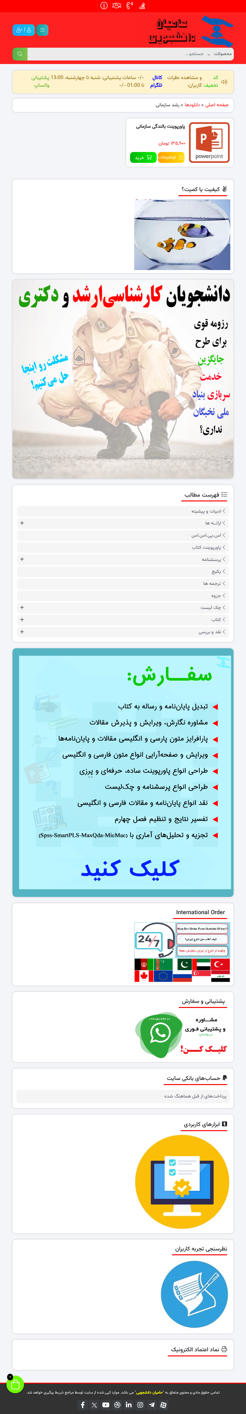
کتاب (216, 620)
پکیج (216, 571)
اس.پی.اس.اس (206, 535)
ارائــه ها (213, 523)
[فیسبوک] (82, 1405)
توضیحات (167, 157)
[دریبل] (117, 1405)
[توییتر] (94, 1405)
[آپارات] (163, 1405)
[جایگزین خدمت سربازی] (123, 379)
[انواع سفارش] (123, 772)
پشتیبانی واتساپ (40, 82)
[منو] (42, 30)
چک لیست (211, 607)
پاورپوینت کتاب (206, 547)
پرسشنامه (211, 559)
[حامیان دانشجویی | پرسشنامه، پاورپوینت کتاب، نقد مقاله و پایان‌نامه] (185, 30)
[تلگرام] (152, 1405)
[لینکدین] (129, 1405)
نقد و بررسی (210, 632)
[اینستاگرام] (140, 1405)
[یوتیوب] (105, 1405)
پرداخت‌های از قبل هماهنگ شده (195, 1096)
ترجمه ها (212, 583)
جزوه (216, 596)
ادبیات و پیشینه (206, 511)
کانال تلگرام (156, 82)
